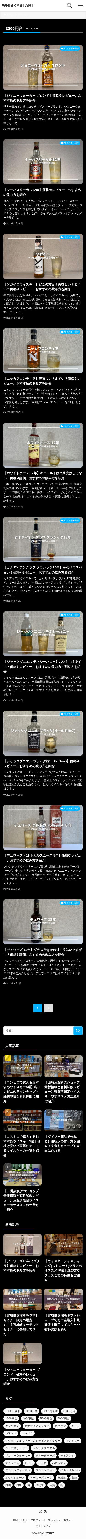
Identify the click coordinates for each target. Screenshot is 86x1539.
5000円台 (46, 1418)
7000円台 (63, 1418)
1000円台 (31, 1411)
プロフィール (38, 1520)
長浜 (52, 1485)
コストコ (10, 1433)
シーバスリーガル (16, 1448)
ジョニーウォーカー (17, 1455)
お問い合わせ (20, 1520)
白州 (8, 1485)
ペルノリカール (70, 1470)
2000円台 (69, 1411)
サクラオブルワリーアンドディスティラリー (32, 1440)
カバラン (60, 1426)
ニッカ (42, 1463)
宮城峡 (62, 1477)
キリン (75, 1426)
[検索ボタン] (69, 5)
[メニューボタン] (80, 5)
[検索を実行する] (78, 1030)
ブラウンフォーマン (17, 1470)
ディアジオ (67, 1455)
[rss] (46, 1512)
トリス (29, 1463)
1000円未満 (50, 1411)
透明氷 (40, 1485)
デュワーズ (12, 1463)
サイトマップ (43, 1525)
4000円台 (29, 1418)
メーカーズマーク (41, 1477)
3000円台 (11, 1418)
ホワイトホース (15, 1477)
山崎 (74, 1477)
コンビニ (27, 1433)
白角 (19, 1485)
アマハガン (12, 1426)
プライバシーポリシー (60, 1520)
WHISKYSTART (18, 5)
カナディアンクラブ (37, 1426)
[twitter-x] (40, 1512)
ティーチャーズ (45, 1455)
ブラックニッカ (45, 1470)
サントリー (73, 1440)
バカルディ (59, 1463)
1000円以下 (12, 1411)
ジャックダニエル (44, 1448)
